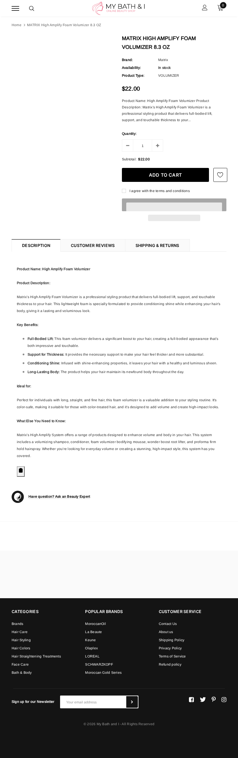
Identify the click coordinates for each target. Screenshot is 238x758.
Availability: (131, 68)
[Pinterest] (214, 699)
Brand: (127, 60)
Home (16, 25)
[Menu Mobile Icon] (15, 8)
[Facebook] (191, 699)
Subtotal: (129, 159)
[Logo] (118, 7)
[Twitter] (203, 699)
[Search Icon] (31, 8)
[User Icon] (205, 8)
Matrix (163, 60)
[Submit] (132, 702)
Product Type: (133, 76)
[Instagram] (223, 699)
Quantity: (129, 134)
